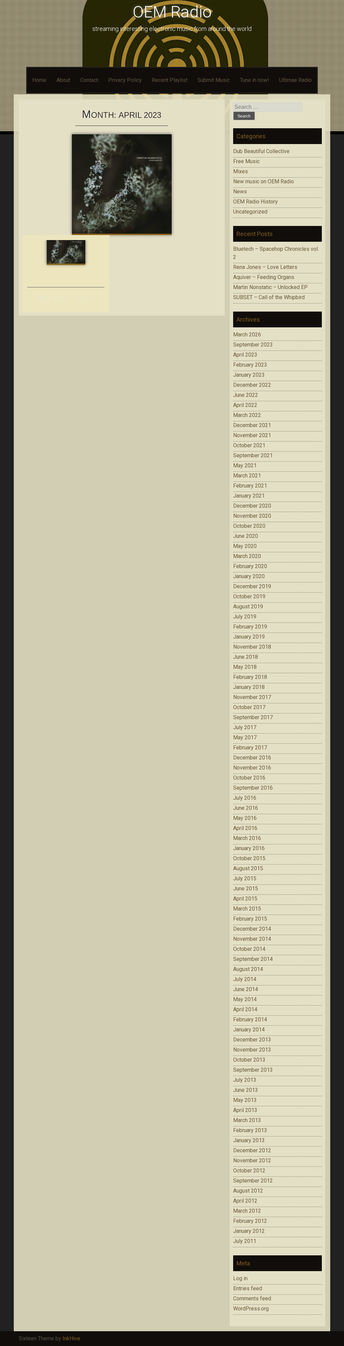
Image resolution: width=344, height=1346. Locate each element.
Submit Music (214, 80)
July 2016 (244, 798)
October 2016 (249, 778)
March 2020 (247, 556)
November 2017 (252, 697)
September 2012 (253, 1180)
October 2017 (249, 707)
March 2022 (247, 415)
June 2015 (245, 888)
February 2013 (250, 1130)
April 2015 (245, 898)
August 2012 (248, 1191)
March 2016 (247, 838)
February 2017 (250, 747)
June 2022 (245, 395)
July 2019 (244, 616)
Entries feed (247, 1288)
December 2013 (252, 1039)
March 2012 (247, 1211)
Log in (240, 1278)
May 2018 (245, 667)
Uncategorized (250, 211)
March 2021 (247, 475)
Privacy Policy (125, 80)
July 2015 (244, 878)
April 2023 (245, 355)
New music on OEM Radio (263, 181)
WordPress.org (251, 1308)
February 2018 (250, 677)
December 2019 (252, 586)
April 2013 (245, 1110)
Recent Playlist (169, 80)
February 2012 (250, 1221)
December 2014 (252, 929)
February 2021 (250, 485)
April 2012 (245, 1201)
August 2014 (248, 969)
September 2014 (253, 959)
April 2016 (245, 828)
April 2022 (245, 405)
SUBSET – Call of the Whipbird (269, 297)
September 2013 (253, 1070)
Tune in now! (254, 80)
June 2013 (245, 1090)
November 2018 (252, 647)
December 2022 (252, 385)
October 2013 (249, 1060)
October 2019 (249, 596)
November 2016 (252, 767)
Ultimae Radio (295, 80)
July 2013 (244, 1080)
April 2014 (245, 1009)
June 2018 (245, 657)
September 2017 (253, 717)
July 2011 (244, 1241)
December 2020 (252, 506)
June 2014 (245, 989)
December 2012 (252, 1150)
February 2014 (250, 1019)
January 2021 (249, 496)
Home (39, 80)
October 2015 (249, 858)
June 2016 (245, 808)
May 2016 (245, 818)
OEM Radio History (255, 201)
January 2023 (249, 375)
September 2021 (253, 455)
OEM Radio (172, 11)
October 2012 (249, 1170)
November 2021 (252, 435)
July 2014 (244, 979)
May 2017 (245, 737)
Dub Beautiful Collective (261, 151)
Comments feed (252, 1298)
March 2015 (247, 909)
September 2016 (253, 788)
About (63, 80)
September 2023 (253, 344)
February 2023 (250, 365)
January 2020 (249, 576)
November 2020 (252, 516)
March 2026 (247, 334)
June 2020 (245, 536)
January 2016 (249, 848)
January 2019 (249, 637)
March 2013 (247, 1120)
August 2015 (248, 868)
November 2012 (252, 1160)
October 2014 (249, 949)
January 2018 (249, 687)
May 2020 (245, 546)
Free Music (246, 161)
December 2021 (252, 425)
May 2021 (245, 465)
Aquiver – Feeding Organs (263, 277)
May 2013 (245, 1100)
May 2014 (245, 999)
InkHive (71, 1338)
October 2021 (249, 445)
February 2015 (250, 919)
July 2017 (244, 727)
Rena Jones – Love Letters (265, 267)
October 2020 (249, 526)
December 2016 (252, 757)
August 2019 (248, 606)
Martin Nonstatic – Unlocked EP (66, 298)
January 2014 (249, 1029)
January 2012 (249, 1231)
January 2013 (249, 1140)
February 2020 (250, 566)
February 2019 (250, 626)
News (240, 191)
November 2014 (252, 939)
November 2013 (252, 1050)
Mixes (240, 171)
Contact (89, 80)
